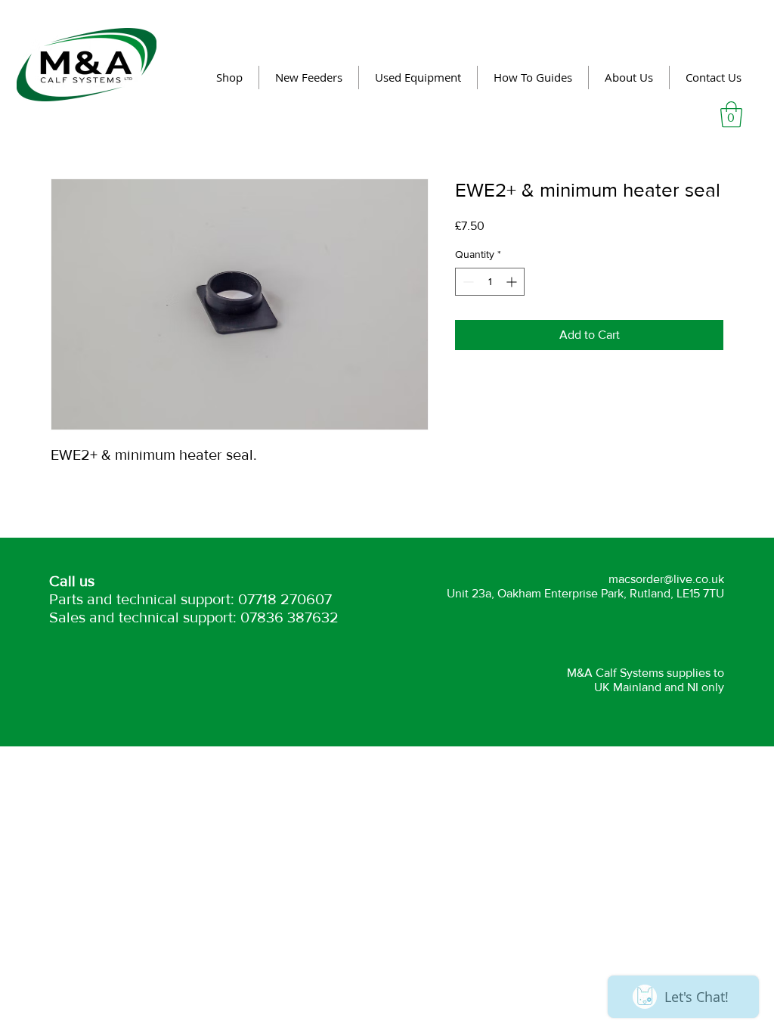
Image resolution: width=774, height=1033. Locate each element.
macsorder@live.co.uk (666, 578)
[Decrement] (466, 281)
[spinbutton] (489, 281)
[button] (731, 114)
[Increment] (512, 281)
